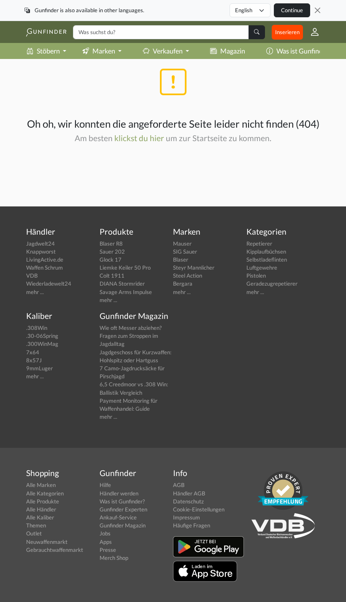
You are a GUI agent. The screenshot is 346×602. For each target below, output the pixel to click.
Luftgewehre (261, 267)
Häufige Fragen (191, 525)
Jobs (105, 533)
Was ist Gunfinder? (303, 51)
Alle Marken (41, 485)
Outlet (34, 533)
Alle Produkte (42, 501)
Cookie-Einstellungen (198, 509)
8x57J (34, 360)
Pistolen (256, 275)
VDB (32, 275)
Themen (36, 525)
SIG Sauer (185, 251)
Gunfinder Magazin (123, 525)
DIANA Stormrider (122, 283)
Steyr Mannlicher (193, 267)
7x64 (32, 352)
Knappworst (41, 251)
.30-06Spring (42, 335)
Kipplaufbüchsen (266, 251)
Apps (106, 541)
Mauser (182, 243)
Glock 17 (111, 259)
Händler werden (119, 493)
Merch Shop (114, 557)
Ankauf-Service (118, 517)
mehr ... (35, 292)
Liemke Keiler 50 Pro (125, 267)
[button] (311, 32)
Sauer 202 (112, 251)
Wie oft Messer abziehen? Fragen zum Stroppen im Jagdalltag (131, 335)
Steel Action (187, 275)
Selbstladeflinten (266, 259)
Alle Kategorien (45, 493)
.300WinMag (42, 343)
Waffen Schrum (44, 267)
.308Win (36, 327)
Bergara (182, 283)
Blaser (180, 259)
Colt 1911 (112, 275)
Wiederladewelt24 (48, 283)
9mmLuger (39, 368)
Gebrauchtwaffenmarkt (54, 549)
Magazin (232, 51)
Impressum (186, 517)
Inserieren (287, 32)
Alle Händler (41, 509)
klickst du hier (139, 138)
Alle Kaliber (40, 517)
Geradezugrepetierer (271, 283)
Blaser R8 (111, 243)
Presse (108, 549)
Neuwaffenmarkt (47, 541)
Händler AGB (189, 493)
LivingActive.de (44, 259)
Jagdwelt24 (40, 243)
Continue (292, 10)
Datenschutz (188, 501)
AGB (178, 485)
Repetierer (259, 243)
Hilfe (105, 485)
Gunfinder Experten (123, 509)
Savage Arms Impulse (126, 292)
